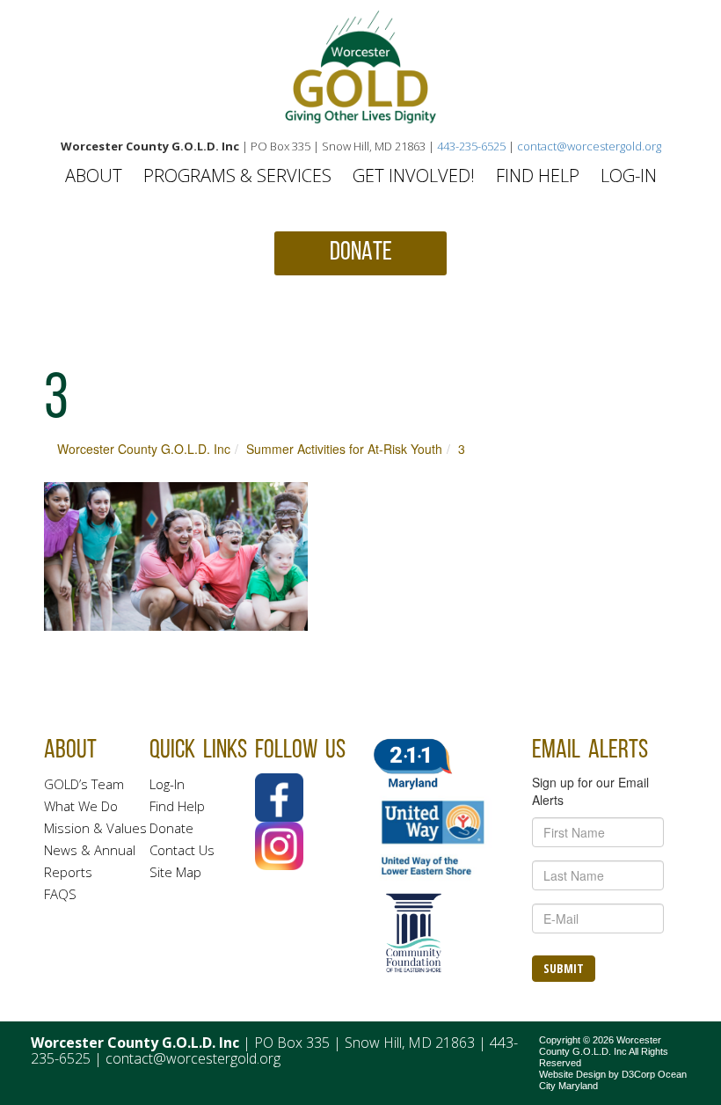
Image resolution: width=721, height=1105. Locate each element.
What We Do (81, 806)
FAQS (60, 894)
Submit (563, 968)
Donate (171, 828)
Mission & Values (95, 828)
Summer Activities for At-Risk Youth (344, 448)
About (93, 175)
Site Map (175, 872)
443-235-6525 (471, 146)
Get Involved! (414, 175)
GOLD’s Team (84, 784)
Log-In (629, 175)
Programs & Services (237, 175)
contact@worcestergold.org (589, 146)
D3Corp (638, 1074)
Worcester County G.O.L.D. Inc (143, 448)
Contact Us (182, 850)
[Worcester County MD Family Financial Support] (360, 67)
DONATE (361, 253)
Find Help (537, 175)
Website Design (572, 1074)
